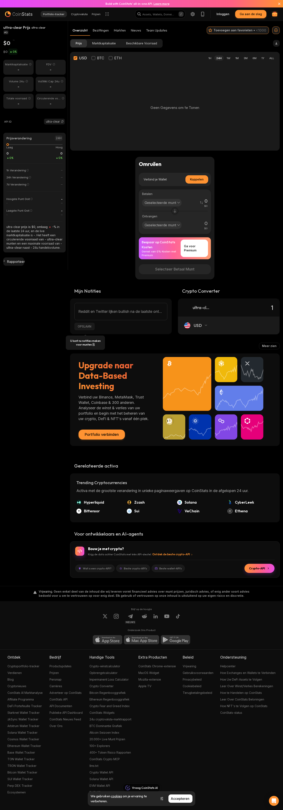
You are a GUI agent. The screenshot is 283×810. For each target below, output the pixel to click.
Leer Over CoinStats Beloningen (242, 699)
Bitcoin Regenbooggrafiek (107, 692)
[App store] (107, 639)
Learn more (161, 4)
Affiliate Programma (20, 699)
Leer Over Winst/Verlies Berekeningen (246, 686)
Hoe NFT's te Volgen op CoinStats (243, 706)
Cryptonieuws (16, 686)
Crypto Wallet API (101, 772)
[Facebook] (177, 619)
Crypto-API (257, 568)
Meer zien (269, 346)
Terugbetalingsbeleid (197, 692)
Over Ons (56, 726)
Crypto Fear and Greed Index (109, 706)
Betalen (147, 194)
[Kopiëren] (62, 121)
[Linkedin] (155, 619)
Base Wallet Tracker (21, 752)
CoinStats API (59, 699)
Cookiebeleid (192, 686)
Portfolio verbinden (102, 434)
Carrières (56, 686)
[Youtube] (166, 619)
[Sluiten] (277, 3)
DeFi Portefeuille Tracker (24, 706)
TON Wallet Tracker (21, 759)
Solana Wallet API (101, 779)
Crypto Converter (101, 686)
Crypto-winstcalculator (104, 666)
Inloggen (222, 14)
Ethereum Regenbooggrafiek (109, 699)
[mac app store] (141, 639)
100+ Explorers (99, 746)
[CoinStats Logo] (18, 14)
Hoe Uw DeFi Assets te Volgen (241, 679)
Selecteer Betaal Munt (175, 269)
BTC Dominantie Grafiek (105, 726)
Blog (10, 679)
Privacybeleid (192, 679)
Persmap (56, 679)
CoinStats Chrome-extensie (157, 666)
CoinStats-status (231, 712)
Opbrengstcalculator (103, 673)
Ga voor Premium (190, 248)
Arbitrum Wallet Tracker (23, 726)
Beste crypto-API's (135, 568)
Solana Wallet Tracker (22, 732)
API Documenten (61, 706)
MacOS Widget (148, 673)
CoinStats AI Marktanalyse (25, 692)
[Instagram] (116, 619)
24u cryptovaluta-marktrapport (110, 719)
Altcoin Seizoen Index (104, 732)
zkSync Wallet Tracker (22, 719)
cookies (116, 796)
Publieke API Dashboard (66, 712)
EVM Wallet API (99, 785)
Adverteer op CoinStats (66, 692)
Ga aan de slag (251, 14)
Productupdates (60, 666)
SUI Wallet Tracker (20, 779)
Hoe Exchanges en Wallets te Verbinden (248, 673)
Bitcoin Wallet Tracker (22, 772)
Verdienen (14, 673)
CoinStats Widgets (102, 712)
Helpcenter (228, 666)
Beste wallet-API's (170, 568)
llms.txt (93, 765)
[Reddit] (144, 619)
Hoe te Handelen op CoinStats (241, 692)
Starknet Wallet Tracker (23, 712)
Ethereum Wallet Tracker (24, 746)
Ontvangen (149, 216)
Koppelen (197, 179)
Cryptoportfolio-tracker (23, 666)
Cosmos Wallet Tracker (23, 739)
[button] (62, 121)
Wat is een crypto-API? (97, 568)
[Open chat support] (274, 801)
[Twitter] (105, 619)
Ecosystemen (16, 792)
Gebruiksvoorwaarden (198, 673)
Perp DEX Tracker (19, 785)
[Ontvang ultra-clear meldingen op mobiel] (276, 30)
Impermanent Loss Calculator (109, 679)
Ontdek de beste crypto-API (171, 554)
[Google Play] (175, 639)
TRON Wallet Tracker (21, 765)
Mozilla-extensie (149, 679)
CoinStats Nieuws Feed (65, 719)
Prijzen (54, 673)
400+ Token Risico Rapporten (110, 752)
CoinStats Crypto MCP (104, 759)
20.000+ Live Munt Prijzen (107, 739)
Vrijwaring (189, 666)
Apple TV (144, 686)
